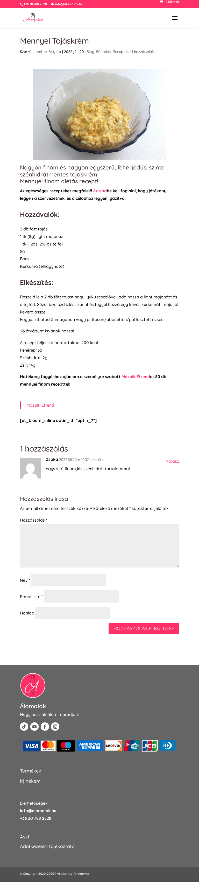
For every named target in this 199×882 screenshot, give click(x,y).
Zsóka (52, 459)
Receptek (121, 51)
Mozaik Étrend (136, 376)
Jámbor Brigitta (47, 51)
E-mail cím (31, 596)
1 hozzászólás (143, 51)
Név (25, 580)
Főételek (103, 51)
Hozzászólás (33, 520)
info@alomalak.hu (38, 810)
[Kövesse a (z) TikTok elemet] (24, 726)
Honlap (27, 613)
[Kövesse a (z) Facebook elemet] (45, 726)
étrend (100, 190)
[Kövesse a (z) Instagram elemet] (55, 726)
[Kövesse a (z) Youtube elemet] (34, 726)
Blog (90, 51)
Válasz (172, 461)
